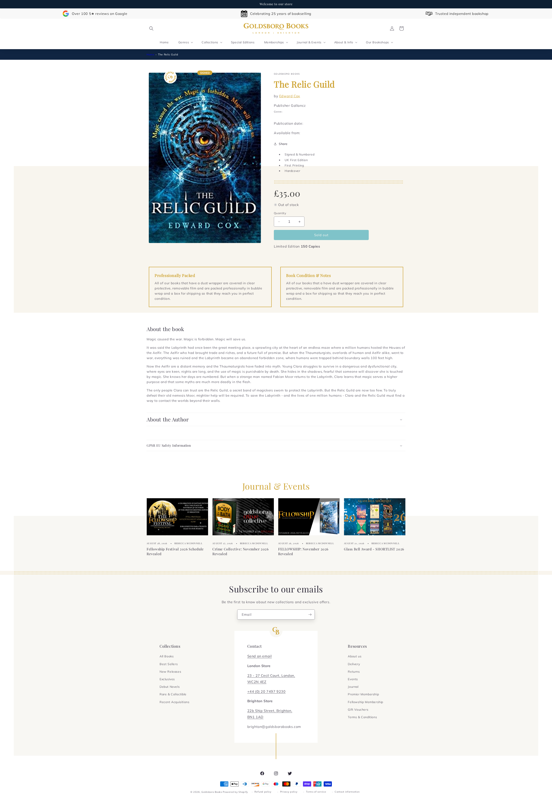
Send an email (259, 656)
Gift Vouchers (358, 709)
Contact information (347, 791)
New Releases (170, 672)
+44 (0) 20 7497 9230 (266, 691)
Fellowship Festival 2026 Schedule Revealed (175, 551)
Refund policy (262, 791)
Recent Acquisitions (174, 702)
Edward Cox (289, 96)
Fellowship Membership (365, 702)
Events (353, 679)
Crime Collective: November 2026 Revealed (240, 551)
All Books (167, 656)
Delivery (354, 664)
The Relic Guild (168, 54)
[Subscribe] (310, 614)
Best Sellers (169, 664)
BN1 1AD (255, 717)
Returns (354, 672)
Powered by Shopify (235, 791)
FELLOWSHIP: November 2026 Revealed (303, 551)
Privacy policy (289, 791)
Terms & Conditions (362, 717)
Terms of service (316, 791)
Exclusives (167, 679)
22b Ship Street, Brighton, (269, 710)
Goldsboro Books (211, 791)
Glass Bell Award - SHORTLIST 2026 (374, 549)
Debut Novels (170, 687)
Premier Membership (363, 694)
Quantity (280, 213)
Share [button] (283, 144)
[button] (151, 28)
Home (150, 54)
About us (354, 656)
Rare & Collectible (173, 694)
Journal (353, 687)
